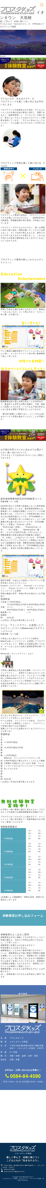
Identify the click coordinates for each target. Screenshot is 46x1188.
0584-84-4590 (25, 1075)
